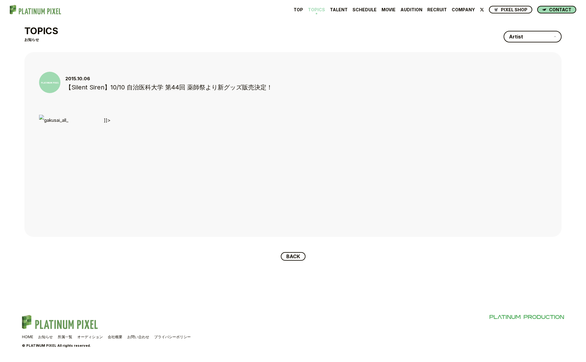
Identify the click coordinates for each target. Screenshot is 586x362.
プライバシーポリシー (172, 337)
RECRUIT (437, 10)
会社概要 (115, 337)
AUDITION (411, 10)
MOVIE (389, 10)
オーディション (90, 337)
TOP (298, 10)
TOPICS (316, 10)
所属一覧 (65, 337)
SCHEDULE (365, 10)
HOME (27, 337)
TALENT (339, 10)
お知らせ (45, 337)
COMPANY (463, 10)
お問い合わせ (138, 337)
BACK (293, 256)
